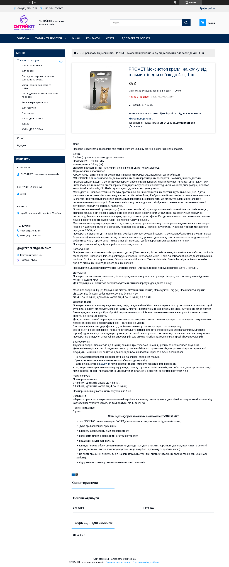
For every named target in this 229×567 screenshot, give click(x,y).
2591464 (26, 124)
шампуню (104, 363)
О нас (76, 38)
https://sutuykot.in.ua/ (31, 254)
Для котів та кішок (32, 65)
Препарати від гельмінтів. (99, 53)
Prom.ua (131, 559)
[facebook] (73, 475)
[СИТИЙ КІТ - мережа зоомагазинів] (24, 29)
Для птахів (28, 113)
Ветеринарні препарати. (35, 102)
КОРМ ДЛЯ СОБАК (32, 118)
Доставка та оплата (136, 38)
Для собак (27, 71)
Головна (23, 38)
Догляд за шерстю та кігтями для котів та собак (38, 78)
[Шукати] (186, 22)
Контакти (93, 38)
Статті (110, 38)
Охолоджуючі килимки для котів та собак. (40, 95)
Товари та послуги (48, 38)
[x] (76, 475)
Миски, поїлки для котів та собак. (36, 87)
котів (97, 178)
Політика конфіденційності (146, 562)
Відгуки (21, 145)
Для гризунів (29, 107)
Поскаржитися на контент (118, 562)
